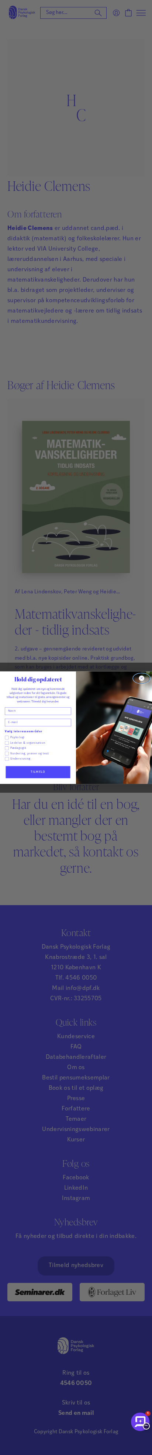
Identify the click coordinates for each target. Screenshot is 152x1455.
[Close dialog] (141, 678)
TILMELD (38, 771)
